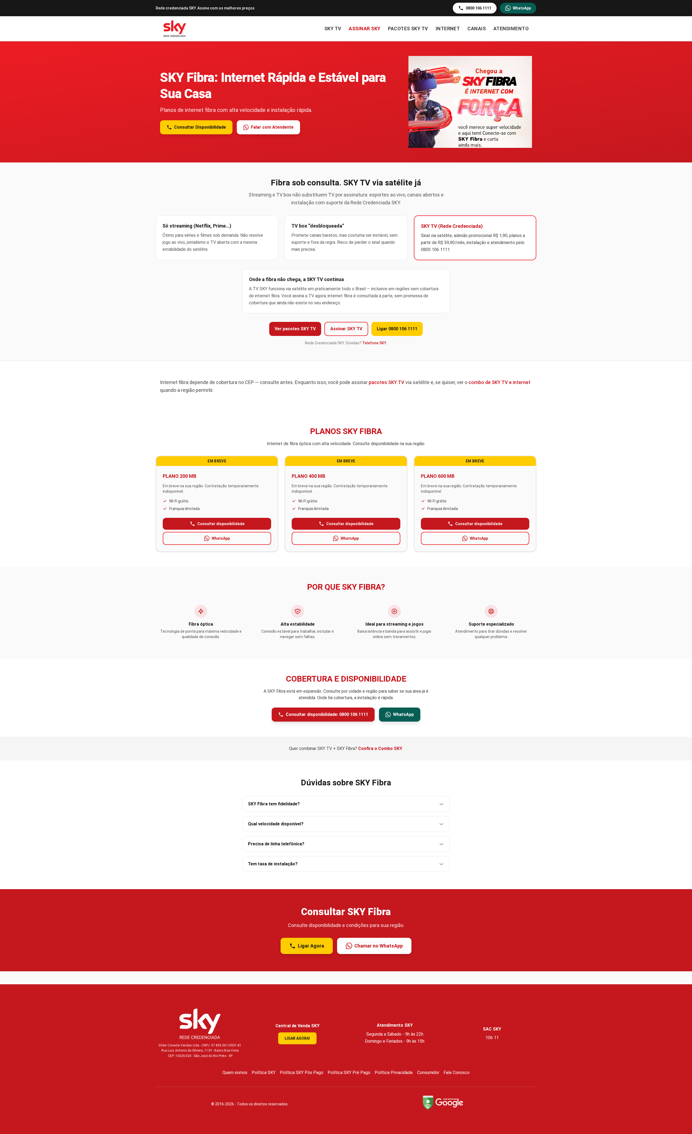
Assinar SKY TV (346, 328)
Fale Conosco (457, 1072)
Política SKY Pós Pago (301, 1072)
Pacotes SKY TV (408, 28)
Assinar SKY (364, 28)
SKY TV (332, 28)
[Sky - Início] (174, 28)
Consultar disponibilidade (220, 524)
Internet (448, 28)
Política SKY (263, 1072)
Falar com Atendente (272, 127)
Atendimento (511, 28)
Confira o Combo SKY (380, 748)
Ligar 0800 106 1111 (397, 328)
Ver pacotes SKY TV (295, 328)
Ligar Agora (311, 946)
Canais (476, 28)
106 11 (492, 1037)
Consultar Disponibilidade (200, 127)
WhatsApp (522, 8)
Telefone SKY (374, 343)
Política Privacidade (394, 1072)
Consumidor (428, 1072)
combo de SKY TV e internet (499, 382)
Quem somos (234, 1072)
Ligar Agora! (297, 1038)
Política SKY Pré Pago (349, 1072)
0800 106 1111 (478, 8)
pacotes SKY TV (386, 382)
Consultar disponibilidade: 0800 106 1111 (327, 714)
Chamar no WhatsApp (378, 946)
